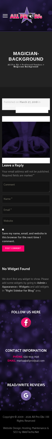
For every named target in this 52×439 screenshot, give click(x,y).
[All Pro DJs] (26, 15)
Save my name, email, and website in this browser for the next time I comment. (24, 237)
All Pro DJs (38, 417)
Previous (9, 118)
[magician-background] (26, 139)
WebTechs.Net (30, 432)
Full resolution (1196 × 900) (32, 110)
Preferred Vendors (14, 106)
